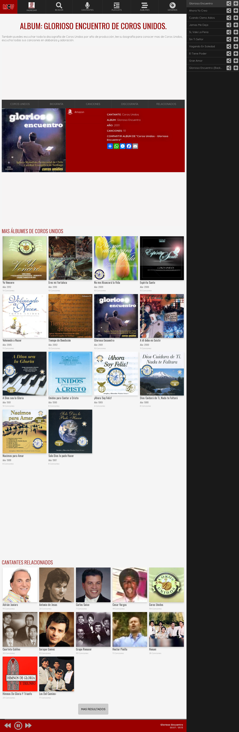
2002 (55, 344)
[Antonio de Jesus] (56, 585)
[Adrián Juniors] (20, 585)
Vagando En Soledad (202, 46)
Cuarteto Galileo (11, 649)
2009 (100, 287)
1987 (55, 460)
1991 (9, 402)
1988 (146, 402)
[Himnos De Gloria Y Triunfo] (20, 674)
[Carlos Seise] (93, 585)
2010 (55, 287)
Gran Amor (196, 60)
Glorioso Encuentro (104, 340)
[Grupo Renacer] (93, 629)
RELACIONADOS (166, 104)
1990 (55, 402)
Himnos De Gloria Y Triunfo (17, 694)
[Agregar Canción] (235, 3)
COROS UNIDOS (20, 104)
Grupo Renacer (84, 649)
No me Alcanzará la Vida (107, 282)
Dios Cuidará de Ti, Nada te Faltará (159, 398)
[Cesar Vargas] (130, 585)
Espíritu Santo (147, 282)
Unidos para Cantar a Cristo (63, 398)
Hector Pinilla (120, 649)
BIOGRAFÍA (56, 104)
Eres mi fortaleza (57, 282)
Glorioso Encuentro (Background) (207, 67)
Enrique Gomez (47, 649)
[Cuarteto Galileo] (20, 629)
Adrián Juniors (10, 605)
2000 (146, 344)
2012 (9, 287)
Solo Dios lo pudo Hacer (61, 456)
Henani (152, 649)
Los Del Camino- (48, 694)
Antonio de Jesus (48, 605)
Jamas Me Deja (198, 25)
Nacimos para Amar (13, 456)
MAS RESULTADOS (93, 709)
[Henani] (166, 629)
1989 (100, 402)
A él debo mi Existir (150, 340)
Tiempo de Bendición (59, 340)
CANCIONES (93, 104)
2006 (146, 287)
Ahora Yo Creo (198, 10)
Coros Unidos (130, 114)
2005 (9, 344)
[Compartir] (228, 3)
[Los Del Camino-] (56, 674)
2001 (117, 125)
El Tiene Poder (198, 53)
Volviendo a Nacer (12, 340)
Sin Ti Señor (196, 39)
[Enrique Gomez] (56, 629)
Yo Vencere (8, 282)
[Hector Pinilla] (130, 629)
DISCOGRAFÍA (129, 104)
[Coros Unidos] (166, 585)
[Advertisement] (93, 72)
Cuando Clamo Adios (202, 17)
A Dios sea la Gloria (13, 398)
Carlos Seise (82, 605)
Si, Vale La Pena (198, 32)
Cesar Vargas (120, 605)
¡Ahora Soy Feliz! (103, 398)
